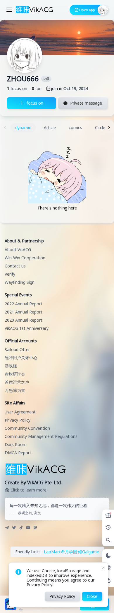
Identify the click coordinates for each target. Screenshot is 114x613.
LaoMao (52, 551)
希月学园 (69, 551)
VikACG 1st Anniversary (27, 328)
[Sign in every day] (108, 515)
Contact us (15, 266)
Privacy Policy (17, 420)
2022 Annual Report (23, 303)
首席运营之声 (17, 382)
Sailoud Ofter (17, 349)
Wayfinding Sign (19, 282)
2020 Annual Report (23, 320)
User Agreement (20, 412)
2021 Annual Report (23, 312)
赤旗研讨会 (15, 374)
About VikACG (18, 249)
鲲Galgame (88, 551)
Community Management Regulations (41, 436)
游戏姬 (11, 366)
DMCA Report (18, 452)
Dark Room (16, 444)
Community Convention (27, 428)
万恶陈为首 (15, 390)
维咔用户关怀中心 (21, 357)
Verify (10, 274)
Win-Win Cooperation (25, 257)
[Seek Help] (108, 580)
